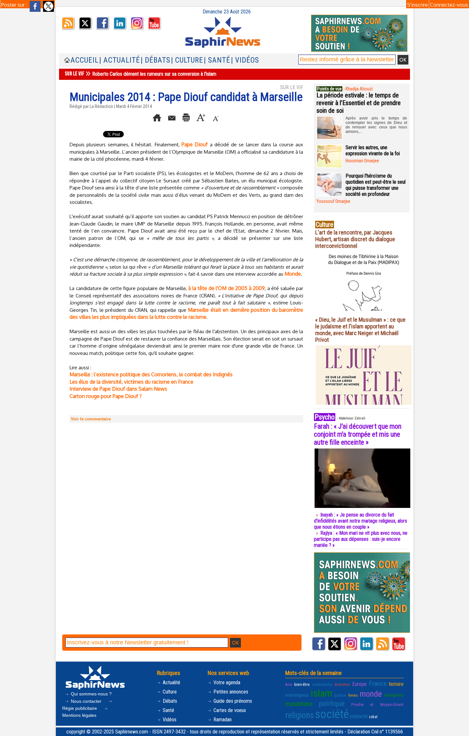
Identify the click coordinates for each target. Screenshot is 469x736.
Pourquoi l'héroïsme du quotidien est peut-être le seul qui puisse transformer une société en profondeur (376, 185)
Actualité (170, 682)
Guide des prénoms (232, 701)
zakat (373, 717)
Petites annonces (230, 692)
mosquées (394, 695)
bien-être (302, 684)
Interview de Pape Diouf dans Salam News (118, 389)
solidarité (359, 716)
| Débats (155, 60)
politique (332, 703)
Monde (293, 274)
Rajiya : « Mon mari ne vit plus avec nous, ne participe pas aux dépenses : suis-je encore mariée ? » (360, 539)
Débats (169, 701)
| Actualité (119, 60)
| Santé (217, 60)
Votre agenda (226, 682)
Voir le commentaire (91, 419)
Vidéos (168, 720)
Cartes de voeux (229, 710)
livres (353, 695)
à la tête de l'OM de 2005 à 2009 (226, 288)
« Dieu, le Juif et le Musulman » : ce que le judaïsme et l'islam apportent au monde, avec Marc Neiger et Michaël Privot (360, 329)
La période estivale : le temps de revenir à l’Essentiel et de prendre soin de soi (358, 102)
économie (342, 684)
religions (299, 715)
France (378, 683)
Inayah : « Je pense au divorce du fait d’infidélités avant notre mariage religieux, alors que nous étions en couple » (360, 521)
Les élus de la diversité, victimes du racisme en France (131, 382)
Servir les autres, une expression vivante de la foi (373, 150)
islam (321, 693)
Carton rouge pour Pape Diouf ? (106, 396)
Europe (359, 684)
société (332, 714)
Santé (167, 710)
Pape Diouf (195, 144)
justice (340, 695)
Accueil (85, 60)
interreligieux (297, 695)
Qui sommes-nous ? (91, 693)
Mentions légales (79, 715)
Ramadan (222, 720)
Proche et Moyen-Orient (377, 704)
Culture (169, 692)
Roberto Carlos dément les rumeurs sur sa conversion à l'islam (154, 74)
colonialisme (322, 684)
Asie (288, 684)
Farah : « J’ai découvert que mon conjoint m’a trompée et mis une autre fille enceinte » (357, 434)
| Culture (187, 60)
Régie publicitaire (80, 708)
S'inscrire (417, 5)
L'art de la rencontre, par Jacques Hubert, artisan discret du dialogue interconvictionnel (355, 239)
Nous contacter (86, 701)
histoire (396, 684)
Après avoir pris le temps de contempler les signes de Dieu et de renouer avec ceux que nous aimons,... (376, 125)
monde (371, 694)
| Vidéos (245, 60)
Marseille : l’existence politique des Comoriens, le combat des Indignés (151, 374)
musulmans (299, 704)
